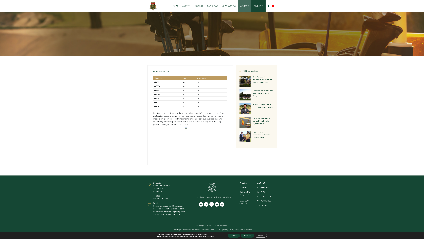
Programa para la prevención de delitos (235, 230)
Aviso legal (176, 230)
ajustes (211, 237)
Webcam (243, 183)
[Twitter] (206, 204)
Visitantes (198, 6)
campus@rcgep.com (170, 214)
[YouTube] (217, 204)
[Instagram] (222, 204)
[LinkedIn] (211, 204)
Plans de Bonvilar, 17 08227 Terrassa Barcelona (162, 188)
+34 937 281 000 (160, 199)
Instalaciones (263, 201)
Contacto (261, 205)
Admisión (244, 6)
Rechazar (247, 235)
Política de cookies (210, 230)
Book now (258, 6)
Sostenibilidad (264, 196)
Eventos (186, 6)
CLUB (175, 6)
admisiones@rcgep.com (174, 212)
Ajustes (260, 235)
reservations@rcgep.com (173, 209)
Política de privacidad (191, 230)
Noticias (260, 192)
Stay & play (212, 6)
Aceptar (234, 235)
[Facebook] (201, 204)
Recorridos (262, 187)
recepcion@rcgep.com (173, 206)
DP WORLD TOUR (229, 6)
